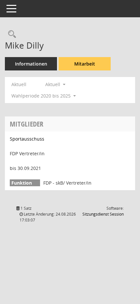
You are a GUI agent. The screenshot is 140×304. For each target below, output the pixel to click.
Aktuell (18, 84)
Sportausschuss (27, 139)
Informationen (31, 64)
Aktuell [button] (53, 84)
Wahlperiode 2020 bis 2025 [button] (41, 96)
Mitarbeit (84, 64)
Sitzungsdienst (103, 214)
